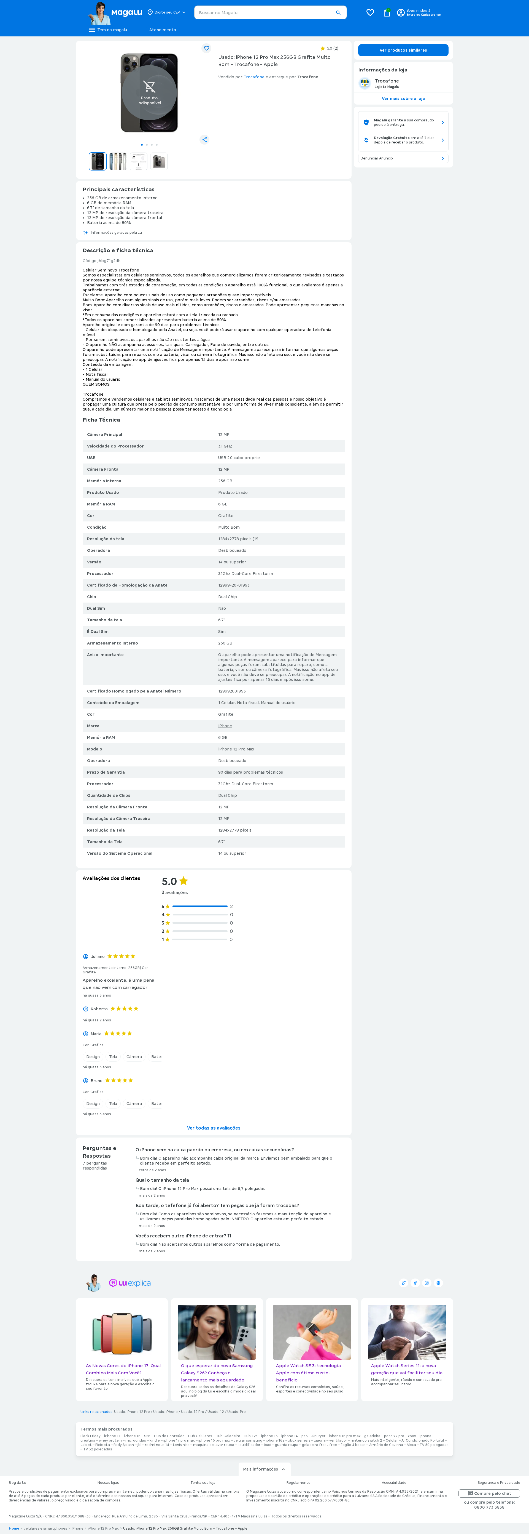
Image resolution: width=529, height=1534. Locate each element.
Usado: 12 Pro (192, 1412)
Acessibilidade (394, 1483)
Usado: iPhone (165, 1412)
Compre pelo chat (492, 1493)
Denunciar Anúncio (377, 158)
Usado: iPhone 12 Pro (132, 1412)
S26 (147, 1436)
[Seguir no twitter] (403, 1283)
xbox (412, 1436)
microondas (135, 1440)
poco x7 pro (394, 1436)
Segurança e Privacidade (499, 1483)
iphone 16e (275, 1440)
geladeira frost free (319, 1445)
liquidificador (249, 1445)
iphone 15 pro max (214, 1440)
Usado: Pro (236, 1412)
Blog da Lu (17, 1483)
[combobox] (270, 12)
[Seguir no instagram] (426, 1283)
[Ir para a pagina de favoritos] (370, 12)
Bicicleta (102, 1445)
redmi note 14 (157, 1445)
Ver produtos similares (403, 50)
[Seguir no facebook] (415, 1283)
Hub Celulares (200, 1436)
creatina (87, 1440)
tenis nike (181, 1445)
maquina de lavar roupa (213, 1445)
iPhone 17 (112, 1436)
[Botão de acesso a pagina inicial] (115, 12)
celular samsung (248, 1440)
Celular (392, 1440)
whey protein (110, 1440)
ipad (267, 1445)
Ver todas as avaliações (214, 1128)
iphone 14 (289, 1436)
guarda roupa (286, 1445)
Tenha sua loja (202, 1483)
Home (14, 1528)
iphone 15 (269, 1436)
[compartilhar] (204, 140)
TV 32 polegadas (97, 1449)
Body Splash (124, 1445)
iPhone (225, 726)
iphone (425, 1436)
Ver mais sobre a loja (403, 98)
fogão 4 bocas (353, 1445)
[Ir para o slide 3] (152, 145)
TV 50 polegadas (434, 1445)
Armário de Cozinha (386, 1445)
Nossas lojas (108, 1483)
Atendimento (162, 30)
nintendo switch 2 (366, 1440)
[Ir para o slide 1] (142, 145)
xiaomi (320, 1440)
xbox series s (299, 1440)
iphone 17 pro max (179, 1440)
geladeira (372, 1436)
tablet (86, 1445)
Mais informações (260, 1469)
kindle (155, 1440)
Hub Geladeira (228, 1436)
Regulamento (299, 1483)
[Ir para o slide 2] (147, 145)
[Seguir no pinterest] (438, 1283)
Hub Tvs (251, 1436)
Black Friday (90, 1436)
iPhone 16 (132, 1436)
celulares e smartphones (45, 1528)
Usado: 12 (215, 1412)
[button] (338, 12)
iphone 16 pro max (345, 1436)
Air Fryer (318, 1436)
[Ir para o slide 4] (157, 145)
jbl (139, 1445)
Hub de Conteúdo (169, 1436)
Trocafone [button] (254, 77)
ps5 (304, 1436)
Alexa (411, 1445)
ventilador (338, 1440)
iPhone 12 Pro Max (103, 1528)
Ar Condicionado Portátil (422, 1440)
